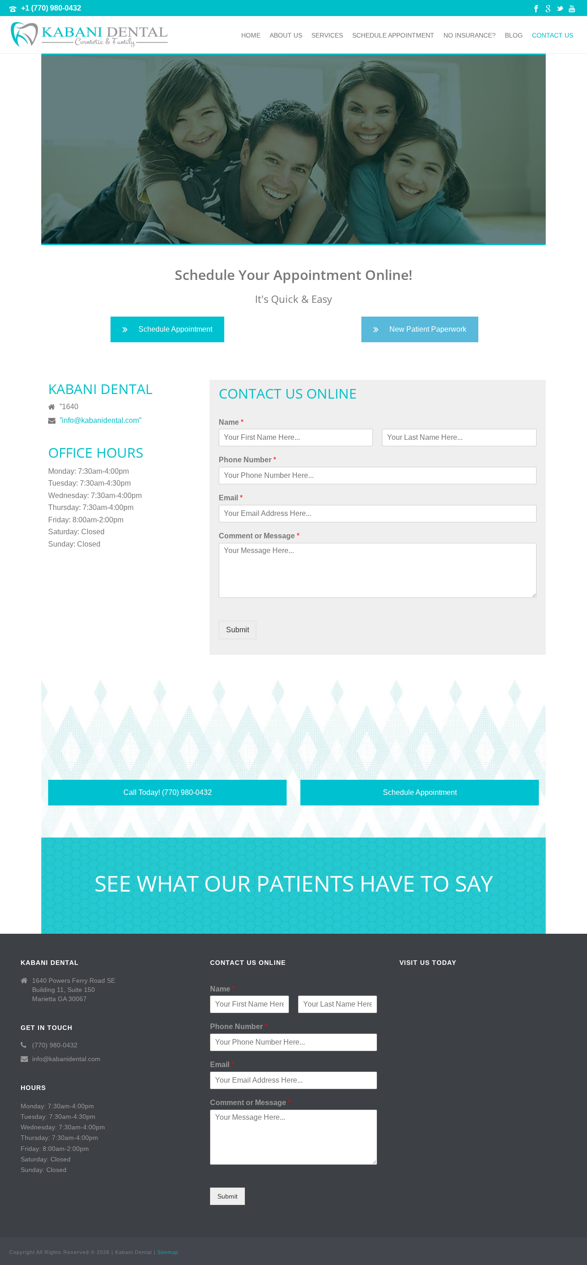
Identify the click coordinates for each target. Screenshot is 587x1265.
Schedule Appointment (393, 35)
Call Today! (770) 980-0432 (167, 792)
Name (231, 422)
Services (327, 35)
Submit (237, 630)
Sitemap (167, 1252)
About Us (286, 35)
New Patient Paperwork (427, 329)
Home (250, 35)
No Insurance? (469, 35)
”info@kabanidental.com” (100, 420)
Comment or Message (259, 536)
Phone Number (247, 460)
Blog (514, 35)
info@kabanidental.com (66, 1058)
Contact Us (552, 35)
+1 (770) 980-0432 (51, 8)
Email (231, 498)
